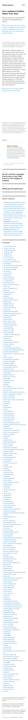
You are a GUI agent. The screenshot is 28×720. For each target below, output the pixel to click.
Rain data (6, 564)
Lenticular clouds (8, 490)
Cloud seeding (7, 332)
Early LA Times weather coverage (12, 388)
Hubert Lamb (7, 455)
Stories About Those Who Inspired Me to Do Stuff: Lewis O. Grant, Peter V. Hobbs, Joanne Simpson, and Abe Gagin (13, 705)
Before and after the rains (10, 284)
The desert (6, 647)
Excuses (6, 401)
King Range (7, 484)
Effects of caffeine (8, 396)
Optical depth (7, 536)
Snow (5, 597)
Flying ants (7, 407)
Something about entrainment (12, 605)
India (5, 465)
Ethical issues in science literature (13, 399)
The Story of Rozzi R (9, 654)
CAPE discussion (8, 305)
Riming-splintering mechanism (12, 578)
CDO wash (6, 317)
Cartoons (6, 309)
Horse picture (7, 451)
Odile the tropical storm (10, 532)
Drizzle (5, 378)
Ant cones (6, 271)
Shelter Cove (7, 589)
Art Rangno (6, 163)
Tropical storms (8, 670)
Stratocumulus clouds (9, 622)
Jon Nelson (6, 208)
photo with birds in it (9, 553)
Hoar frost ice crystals (9, 447)
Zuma (5, 691)
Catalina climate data (9, 311)
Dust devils (6, 386)
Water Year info (8, 676)
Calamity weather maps (10, 300)
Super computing (8, 637)
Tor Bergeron (7, 668)
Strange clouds (8, 620)
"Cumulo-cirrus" (8, 248)
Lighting (6, 495)
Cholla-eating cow (8, 321)
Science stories (8, 585)
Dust (5, 384)
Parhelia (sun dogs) (9, 541)
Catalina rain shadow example (12, 313)
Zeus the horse (7, 689)
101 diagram (7, 256)
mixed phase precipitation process (13, 513)
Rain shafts (7, 566)
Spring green (7, 616)
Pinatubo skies (7, 557)
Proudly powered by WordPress (16, 717)
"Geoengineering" (9, 250)
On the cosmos (8, 534)
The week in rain (8, 664)
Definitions (10, 164)
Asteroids (6, 275)
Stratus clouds (7, 624)
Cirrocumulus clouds (9, 325)
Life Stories (7, 493)
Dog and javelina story (10, 367)
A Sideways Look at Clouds (11, 261)
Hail (5, 438)
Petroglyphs (7, 545)
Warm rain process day (10, 674)
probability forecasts (9, 559)
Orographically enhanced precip (12, 537)
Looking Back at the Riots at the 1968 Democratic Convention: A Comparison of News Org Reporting (15, 204)
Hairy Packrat (7, 440)
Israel (5, 468)
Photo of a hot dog (9, 547)
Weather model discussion (11, 679)
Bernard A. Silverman (9, 288)
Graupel (6, 426)
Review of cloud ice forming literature (14, 572)
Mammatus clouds (8, 511)
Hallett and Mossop (9, 442)
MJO (5, 514)
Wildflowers (7, 685)
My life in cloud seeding (11, 334)
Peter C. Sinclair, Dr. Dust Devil (12, 543)
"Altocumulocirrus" (9, 246)
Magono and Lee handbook (11, 509)
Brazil (5, 296)
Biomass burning (8, 292)
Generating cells (8, 417)
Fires (5, 405)
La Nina (6, 488)
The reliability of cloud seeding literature (14, 651)
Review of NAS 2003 (9, 574)
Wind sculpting (8, 687)
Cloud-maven (7, 5)
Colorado (6, 338)
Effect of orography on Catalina (12, 394)
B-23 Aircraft (7, 281)
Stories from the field (9, 618)
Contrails (6, 346)
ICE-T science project (9, 463)
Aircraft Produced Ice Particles (12, 265)
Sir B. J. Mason (7, 593)
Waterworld (7, 677)
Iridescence (7, 467)
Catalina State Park (9, 315)
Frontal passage (8, 413)
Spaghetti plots (8, 612)
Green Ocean (7, 428)
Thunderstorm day (9, 666)
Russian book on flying (10, 580)
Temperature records (9, 643)
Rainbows (6, 568)
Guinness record (8, 434)
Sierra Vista (7, 591)
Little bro (6, 499)
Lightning (6, 497)
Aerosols (6, 263)
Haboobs (6, 436)
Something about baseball (11, 603)
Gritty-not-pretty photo (10, 432)
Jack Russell (7, 470)
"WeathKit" (7, 254)
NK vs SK (6, 528)
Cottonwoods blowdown (10, 351)
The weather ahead (9, 658)
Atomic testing (8, 277)
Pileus (5, 555)
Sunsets (6, 635)
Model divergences (9, 516)
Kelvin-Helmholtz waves (10, 482)
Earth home (7, 390)
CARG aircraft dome (9, 307)
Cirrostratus (7, 327)
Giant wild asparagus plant (11, 422)
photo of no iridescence (10, 551)
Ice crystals (7, 459)
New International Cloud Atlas (12, 524)
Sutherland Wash (8, 641)
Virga (5, 672)
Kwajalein (6, 486)
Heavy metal (7, 445)
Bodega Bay (7, 294)
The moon (6, 649)
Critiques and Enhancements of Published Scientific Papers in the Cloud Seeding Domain (13, 699)
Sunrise (6, 633)
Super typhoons (8, 639)
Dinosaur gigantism (9, 365)
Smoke (5, 595)
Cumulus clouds (8, 361)
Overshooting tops (9, 539)
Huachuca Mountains (9, 453)
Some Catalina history (9, 601)
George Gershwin (8, 419)
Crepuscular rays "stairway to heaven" (14, 353)
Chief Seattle (7, 319)
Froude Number (8, 415)
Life (5, 491)
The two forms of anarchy (10, 656)
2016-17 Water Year (9, 259)
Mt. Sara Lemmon (8, 520)
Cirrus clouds (7, 328)
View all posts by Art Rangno (13, 157)
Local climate (7, 501)
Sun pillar (6, 631)
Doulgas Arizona (8, 374)
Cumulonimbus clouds (9, 359)
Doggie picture (7, 369)
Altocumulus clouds (9, 267)
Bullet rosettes (7, 298)
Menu (23, 5)
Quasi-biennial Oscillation (11, 562)
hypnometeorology (9, 457)
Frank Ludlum (7, 411)
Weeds (5, 683)
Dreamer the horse (9, 376)
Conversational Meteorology (11, 348)
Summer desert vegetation (11, 629)
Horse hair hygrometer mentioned (13, 449)
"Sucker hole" (7, 252)
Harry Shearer (7, 444)
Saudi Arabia (7, 582)
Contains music (8, 344)
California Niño (8, 304)
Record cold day (8, 570)
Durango (6, 382)
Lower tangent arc (8, 505)
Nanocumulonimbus (9, 522)
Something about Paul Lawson (12, 606)
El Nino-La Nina (8, 397)
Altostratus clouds (8, 269)
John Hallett (7, 480)
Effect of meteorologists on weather (13, 392)
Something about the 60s (10, 608)
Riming (5, 576)
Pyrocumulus (7, 560)
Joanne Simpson (8, 478)
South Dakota (7, 610)
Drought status (8, 380)
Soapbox (6, 599)
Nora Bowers (7, 530)
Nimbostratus (7, 526)
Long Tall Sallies (8, 503)
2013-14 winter (8, 258)
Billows (5, 290)
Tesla (5, 645)
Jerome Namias (8, 474)
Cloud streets (7, 336)
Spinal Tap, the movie (9, 614)
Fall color (6, 403)
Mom (5, 518)
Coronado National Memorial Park (13, 350)
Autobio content (8, 279)
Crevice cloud (7, 357)
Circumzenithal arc (9, 323)
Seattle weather (8, 587)
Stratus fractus (7, 626)
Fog (5, 409)
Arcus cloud (7, 273)
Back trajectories (8, 282)
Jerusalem (6, 476)
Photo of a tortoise (9, 549)
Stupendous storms (9, 628)
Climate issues (7, 330)
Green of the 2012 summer (11, 430)
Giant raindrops (8, 420)
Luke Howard (7, 507)
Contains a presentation (10, 342)
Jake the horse (7, 472)
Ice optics (6, 461)
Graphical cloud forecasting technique (14, 424)
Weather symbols (8, 681)
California (6, 302)
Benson (6, 286)
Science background (9, 583)
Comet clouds (7, 340)
